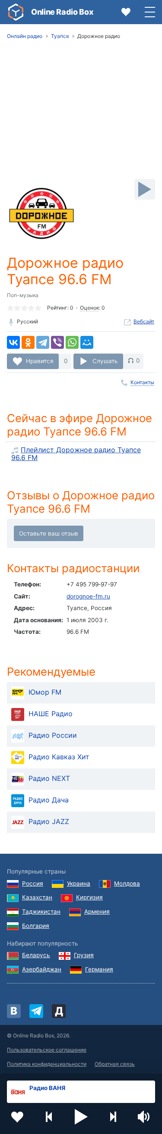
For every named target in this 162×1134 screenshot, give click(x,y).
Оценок (89, 307)
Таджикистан (41, 911)
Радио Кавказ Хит (59, 757)
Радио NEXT (49, 778)
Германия (99, 969)
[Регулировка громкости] (145, 1116)
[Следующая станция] (112, 1116)
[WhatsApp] (72, 342)
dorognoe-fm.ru (88, 596)
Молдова (127, 883)
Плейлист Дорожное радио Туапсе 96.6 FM (76, 453)
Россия (32, 883)
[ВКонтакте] (13, 342)
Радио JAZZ (49, 822)
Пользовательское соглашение (46, 1049)
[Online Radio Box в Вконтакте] (14, 1011)
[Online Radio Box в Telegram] (36, 1011)
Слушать (105, 360)
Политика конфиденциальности (46, 1064)
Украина (78, 883)
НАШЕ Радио (51, 714)
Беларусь (36, 955)
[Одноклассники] (28, 342)
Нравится (40, 360)
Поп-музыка (22, 295)
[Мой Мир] (86, 342)
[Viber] (57, 342)
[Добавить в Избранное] (17, 1116)
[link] (15, 12)
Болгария (35, 925)
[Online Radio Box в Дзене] (59, 1011)
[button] (81, 1116)
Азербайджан (41, 969)
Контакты (142, 382)
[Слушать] (144, 189)
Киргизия (89, 897)
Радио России (53, 735)
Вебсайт (143, 321)
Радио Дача (49, 800)
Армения (97, 911)
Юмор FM (45, 692)
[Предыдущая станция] (49, 1116)
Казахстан (37, 897)
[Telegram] (42, 342)
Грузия (84, 955)
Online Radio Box (62, 11)
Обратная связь (115, 1064)
